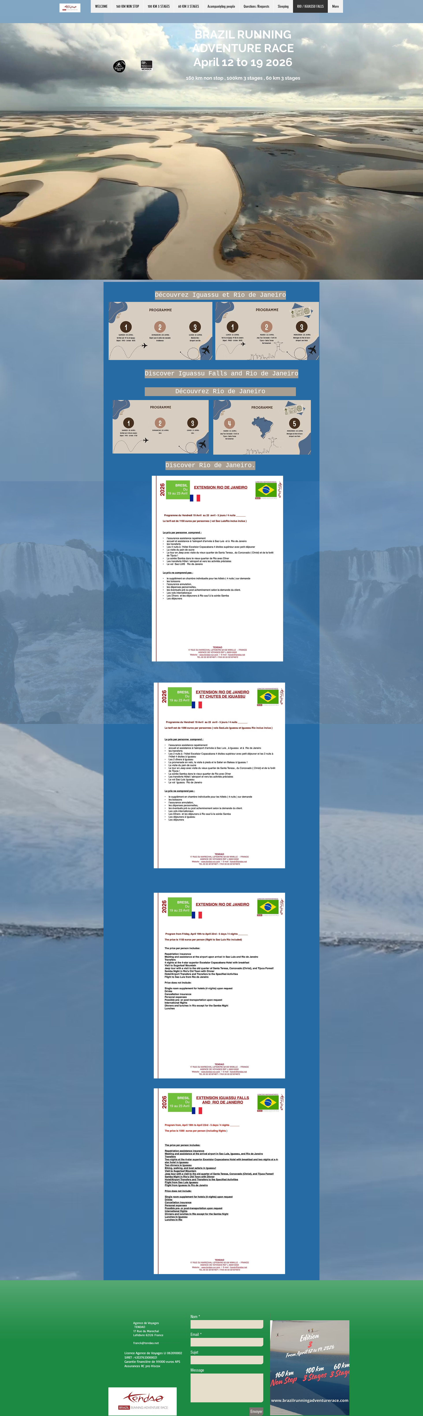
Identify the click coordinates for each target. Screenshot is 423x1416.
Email (195, 1334)
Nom (194, 1317)
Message (197, 1370)
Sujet (194, 1352)
